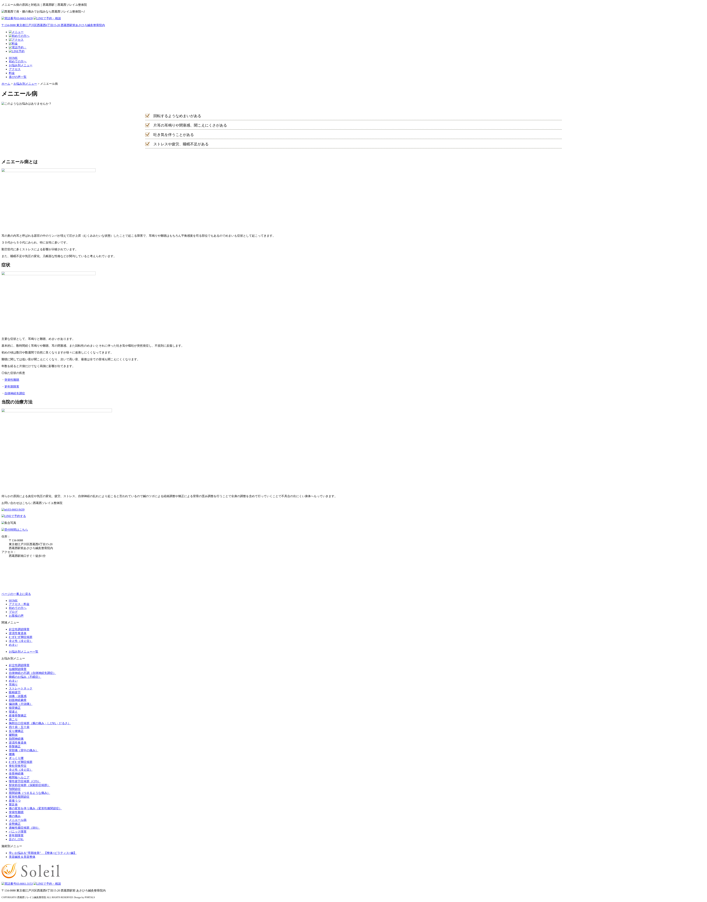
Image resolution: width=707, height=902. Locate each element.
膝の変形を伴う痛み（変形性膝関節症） (35, 808)
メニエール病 (18, 820)
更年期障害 (11, 386)
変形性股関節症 (19, 796)
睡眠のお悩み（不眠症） (25, 676)
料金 (12, 73)
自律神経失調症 (14, 393)
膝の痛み (15, 816)
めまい (13, 644)
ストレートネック (20, 688)
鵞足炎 (13, 804)
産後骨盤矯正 (18, 715)
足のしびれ (16, 839)
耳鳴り (13, 684)
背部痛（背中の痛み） (23, 750)
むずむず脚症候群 (20, 637)
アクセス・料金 (19, 604)
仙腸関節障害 (18, 669)
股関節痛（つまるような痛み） (29, 792)
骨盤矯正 (15, 746)
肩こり (13, 719)
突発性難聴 (11, 379)
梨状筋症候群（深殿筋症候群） (29, 785)
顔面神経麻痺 (18, 700)
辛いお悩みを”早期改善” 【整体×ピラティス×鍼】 (43, 852)
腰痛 (12, 754)
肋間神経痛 (16, 738)
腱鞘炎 (13, 734)
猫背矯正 (15, 707)
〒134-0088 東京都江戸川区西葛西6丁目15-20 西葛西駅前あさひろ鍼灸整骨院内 (53, 25)
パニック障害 (18, 831)
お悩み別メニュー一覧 (23, 651)
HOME (13, 57)
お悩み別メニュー (20, 65)
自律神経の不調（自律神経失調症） (32, 673)
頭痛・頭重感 (18, 696)
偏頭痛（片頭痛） (20, 703)
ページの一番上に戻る (16, 594)
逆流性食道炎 (18, 633)
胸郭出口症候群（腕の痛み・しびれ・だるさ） (40, 723)
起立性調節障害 (19, 629)
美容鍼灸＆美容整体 (22, 856)
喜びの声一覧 (18, 76)
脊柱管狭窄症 (18, 765)
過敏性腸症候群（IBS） (24, 827)
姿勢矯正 (15, 823)
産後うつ (15, 800)
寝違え (13, 711)
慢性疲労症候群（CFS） (25, 781)
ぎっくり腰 (16, 758)
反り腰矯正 (16, 731)
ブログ (13, 611)
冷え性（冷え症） (20, 640)
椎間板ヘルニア (19, 777)
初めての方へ (18, 61)
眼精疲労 (15, 692)
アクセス (15, 69)
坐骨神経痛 (16, 773)
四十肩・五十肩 (19, 727)
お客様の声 (16, 615)
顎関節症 (15, 789)
